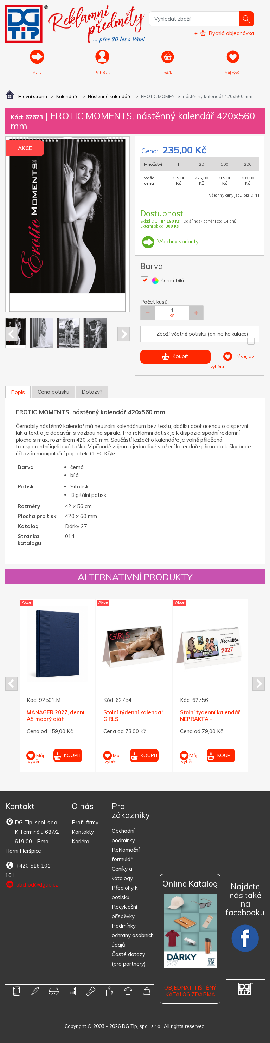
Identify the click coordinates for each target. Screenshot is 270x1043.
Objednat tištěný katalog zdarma (190, 991)
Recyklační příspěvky (124, 911)
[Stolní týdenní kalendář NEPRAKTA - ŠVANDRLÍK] (211, 644)
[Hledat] (246, 18)
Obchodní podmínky (123, 835)
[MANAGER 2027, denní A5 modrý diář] (57, 644)
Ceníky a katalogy (122, 873)
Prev (11, 334)
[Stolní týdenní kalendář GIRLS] (134, 644)
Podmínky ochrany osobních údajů (133, 935)
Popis (18, 392)
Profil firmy (85, 822)
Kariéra (80, 841)
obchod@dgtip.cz (36, 884)
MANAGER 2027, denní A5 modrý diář (55, 716)
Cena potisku (53, 392)
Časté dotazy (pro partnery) (129, 959)
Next (123, 334)
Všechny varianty (177, 241)
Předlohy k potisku (124, 892)
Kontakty (83, 831)
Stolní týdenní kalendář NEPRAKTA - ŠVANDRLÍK (210, 719)
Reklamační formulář (126, 854)
